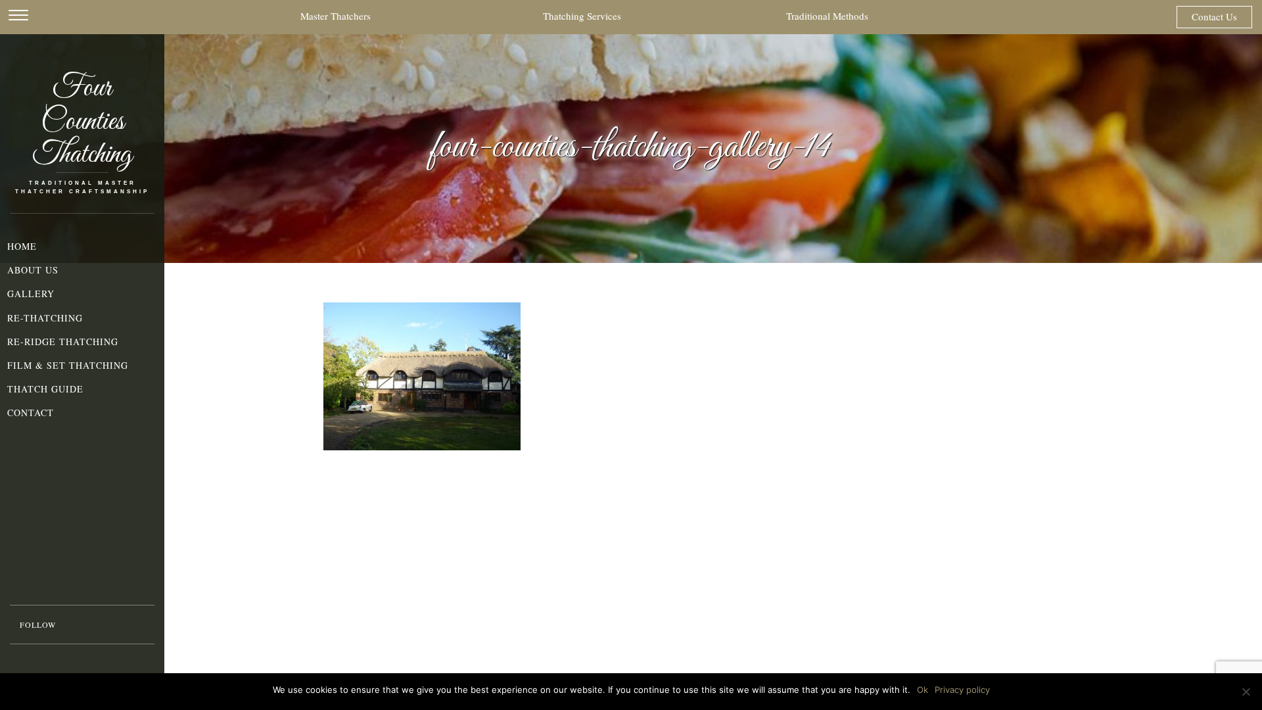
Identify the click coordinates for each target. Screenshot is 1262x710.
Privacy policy (962, 689)
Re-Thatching (45, 318)
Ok (922, 689)
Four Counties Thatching (82, 122)
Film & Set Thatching (67, 365)
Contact (30, 412)
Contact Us (1214, 16)
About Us (32, 270)
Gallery (31, 293)
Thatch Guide (45, 389)
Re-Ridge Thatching (62, 341)
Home (22, 246)
